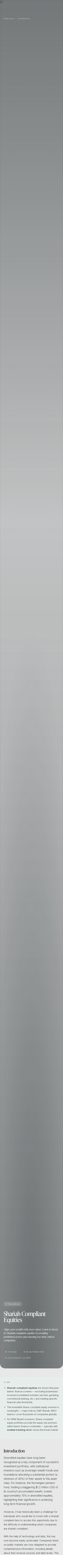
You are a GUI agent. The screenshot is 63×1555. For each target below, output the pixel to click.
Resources (9, 18)
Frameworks (23, 18)
